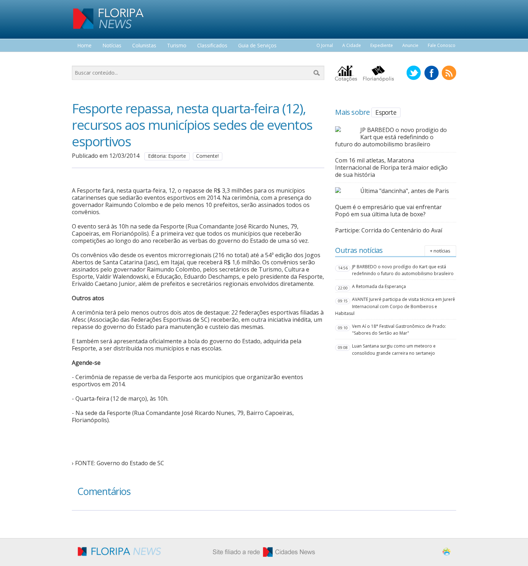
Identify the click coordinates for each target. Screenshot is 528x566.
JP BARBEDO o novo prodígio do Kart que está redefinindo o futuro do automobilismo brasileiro (391, 137)
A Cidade (351, 45)
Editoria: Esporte (167, 155)
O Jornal (324, 45)
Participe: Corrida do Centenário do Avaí (388, 230)
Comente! (207, 155)
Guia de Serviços (257, 46)
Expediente (381, 45)
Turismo (176, 46)
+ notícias (440, 250)
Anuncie (410, 45)
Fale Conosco (441, 45)
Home (84, 46)
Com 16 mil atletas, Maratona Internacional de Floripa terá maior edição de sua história (391, 167)
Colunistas (144, 46)
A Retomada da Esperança (379, 286)
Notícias (111, 46)
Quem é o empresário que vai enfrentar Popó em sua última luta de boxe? (388, 210)
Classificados (212, 46)
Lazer (83, 59)
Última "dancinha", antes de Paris (404, 191)
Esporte (385, 112)
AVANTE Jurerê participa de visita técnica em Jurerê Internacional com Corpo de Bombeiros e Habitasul (395, 306)
